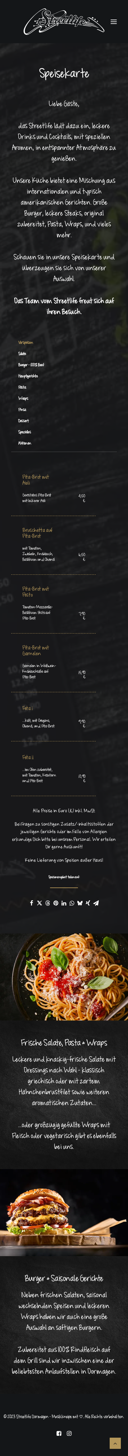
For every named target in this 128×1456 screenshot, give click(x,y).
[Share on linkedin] (63, 903)
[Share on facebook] (31, 903)
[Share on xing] (88, 903)
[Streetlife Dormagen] (64, 21)
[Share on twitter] (39, 903)
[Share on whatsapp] (71, 903)
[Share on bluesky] (80, 903)
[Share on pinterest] (55, 903)
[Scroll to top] (115, 1443)
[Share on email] (96, 903)
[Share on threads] (47, 903)
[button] (113, 21)
